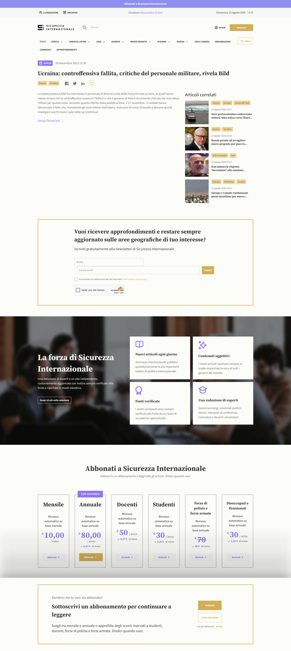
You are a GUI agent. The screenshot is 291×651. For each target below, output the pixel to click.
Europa (115, 41)
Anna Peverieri (49, 120)
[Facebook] (67, 83)
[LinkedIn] (83, 83)
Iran (233, 155)
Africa (55, 41)
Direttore (145, 12)
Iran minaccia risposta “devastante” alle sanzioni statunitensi (227, 168)
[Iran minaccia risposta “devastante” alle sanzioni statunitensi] (197, 165)
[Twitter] (75, 83)
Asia (98, 41)
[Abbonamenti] (91, 83)
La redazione (50, 12)
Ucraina (54, 83)
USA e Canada (202, 41)
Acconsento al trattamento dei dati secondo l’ (113, 279)
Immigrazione (223, 41)
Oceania (161, 41)
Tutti (43, 41)
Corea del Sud (242, 102)
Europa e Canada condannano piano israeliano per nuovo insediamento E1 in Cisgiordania (231, 194)
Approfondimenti (67, 49)
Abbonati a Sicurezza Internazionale (145, 4)
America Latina (77, 41)
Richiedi (125, 557)
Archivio (72, 12)
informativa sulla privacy (135, 279)
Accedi (222, 27)
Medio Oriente (138, 41)
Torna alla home (210, 617)
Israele (241, 181)
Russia (180, 41)
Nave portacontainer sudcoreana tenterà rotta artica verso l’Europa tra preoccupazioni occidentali (232, 116)
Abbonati (241, 27)
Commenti (45, 49)
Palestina (229, 181)
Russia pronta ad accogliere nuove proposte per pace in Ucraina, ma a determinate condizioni (228, 142)
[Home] (56, 27)
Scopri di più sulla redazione (54, 400)
